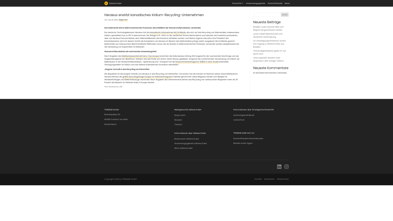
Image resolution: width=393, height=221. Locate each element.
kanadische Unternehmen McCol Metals (168, 32)
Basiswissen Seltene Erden (186, 139)
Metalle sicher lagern (243, 143)
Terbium (178, 124)
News (287, 3)
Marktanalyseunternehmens (140, 56)
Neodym (178, 120)
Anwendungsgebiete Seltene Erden (190, 143)
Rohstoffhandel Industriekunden (248, 138)
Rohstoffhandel (275, 3)
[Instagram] (286, 167)
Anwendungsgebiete (255, 3)
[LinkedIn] (279, 167)
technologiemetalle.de (243, 115)
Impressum (269, 179)
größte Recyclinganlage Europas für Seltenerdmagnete (147, 77)
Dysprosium (180, 115)
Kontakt (258, 179)
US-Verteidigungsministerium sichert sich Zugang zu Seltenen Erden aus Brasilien (269, 44)
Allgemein (123, 20)
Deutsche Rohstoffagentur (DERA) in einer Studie (197, 62)
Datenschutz (283, 179)
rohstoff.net (238, 120)
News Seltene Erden (183, 148)
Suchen (284, 15)
